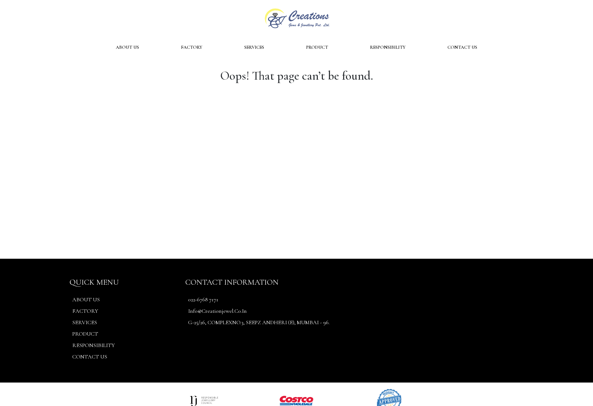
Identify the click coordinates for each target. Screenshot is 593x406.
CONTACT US (462, 47)
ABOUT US (127, 47)
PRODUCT (317, 47)
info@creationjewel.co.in (217, 311)
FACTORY (191, 47)
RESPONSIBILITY (388, 47)
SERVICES (254, 47)
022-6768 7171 (203, 299)
